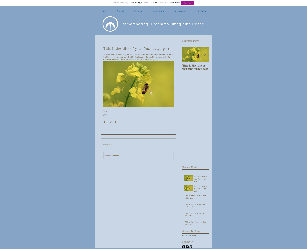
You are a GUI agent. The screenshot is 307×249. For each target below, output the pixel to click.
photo (105, 115)
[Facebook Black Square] (183, 246)
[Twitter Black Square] (187, 246)
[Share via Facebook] (104, 122)
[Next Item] (205, 54)
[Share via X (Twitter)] (110, 122)
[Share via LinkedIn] (116, 122)
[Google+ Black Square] (190, 246)
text (189, 235)
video (194, 235)
